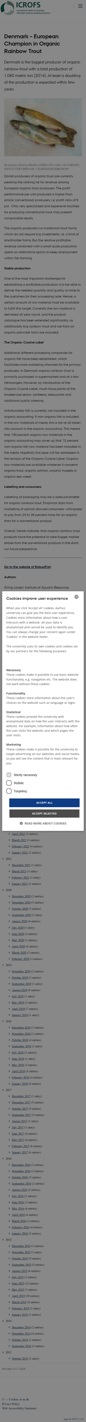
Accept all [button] (44, 803)
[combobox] (77, 597)
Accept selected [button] (44, 813)
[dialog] (43, 711)
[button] (43, 823)
